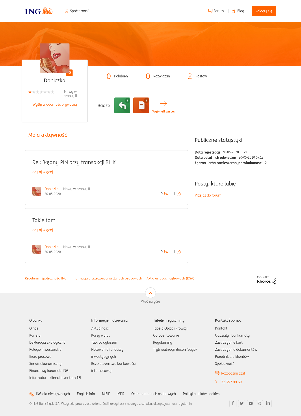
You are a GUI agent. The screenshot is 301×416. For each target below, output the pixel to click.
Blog (240, 11)
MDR (120, 394)
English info (86, 394)
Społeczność (79, 11)
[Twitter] (241, 403)
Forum (219, 11)
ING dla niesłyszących (53, 394)
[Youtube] (250, 403)
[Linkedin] (268, 403)
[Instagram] (259, 403)
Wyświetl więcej (163, 111)
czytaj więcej (42, 172)
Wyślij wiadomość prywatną (54, 104)
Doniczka (52, 189)
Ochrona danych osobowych (153, 394)
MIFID (106, 394)
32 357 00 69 (231, 382)
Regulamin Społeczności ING (46, 278)
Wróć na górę (150, 302)
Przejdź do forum (208, 195)
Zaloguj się (264, 11)
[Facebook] (232, 403)
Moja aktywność (47, 134)
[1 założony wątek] (141, 105)
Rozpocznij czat (233, 373)
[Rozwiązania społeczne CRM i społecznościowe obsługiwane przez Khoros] (266, 280)
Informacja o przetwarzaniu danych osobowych (107, 278)
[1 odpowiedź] (122, 105)
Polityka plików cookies (201, 394)
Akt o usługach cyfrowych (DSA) (170, 278)
